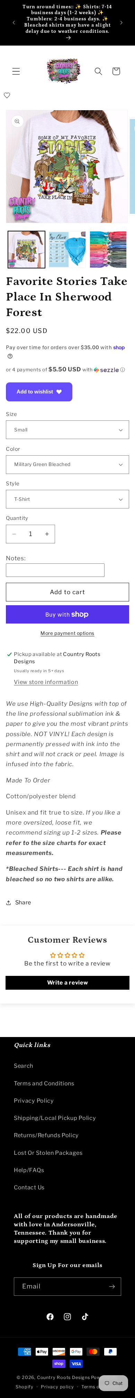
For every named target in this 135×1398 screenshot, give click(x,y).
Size (11, 414)
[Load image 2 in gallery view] (67, 249)
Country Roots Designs (63, 1377)
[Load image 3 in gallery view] (108, 249)
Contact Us (29, 1187)
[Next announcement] (121, 22)
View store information (46, 681)
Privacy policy (57, 1386)
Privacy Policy (34, 1100)
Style (12, 484)
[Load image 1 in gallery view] (26, 249)
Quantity (17, 518)
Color (13, 449)
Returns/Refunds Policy (46, 1135)
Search (23, 1065)
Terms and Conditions (44, 1083)
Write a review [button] (67, 982)
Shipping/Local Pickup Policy (55, 1117)
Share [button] (23, 902)
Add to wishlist (35, 391)
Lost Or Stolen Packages (48, 1152)
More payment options (67, 633)
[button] (16, 71)
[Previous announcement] (13, 22)
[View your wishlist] (6, 95)
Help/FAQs (29, 1170)
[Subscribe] (112, 1286)
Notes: (16, 558)
